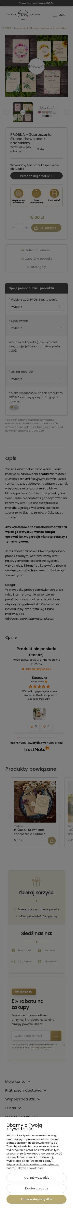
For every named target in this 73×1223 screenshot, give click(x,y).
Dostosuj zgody (36, 1188)
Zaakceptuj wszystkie (36, 1199)
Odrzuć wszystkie (36, 1178)
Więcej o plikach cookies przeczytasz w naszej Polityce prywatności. (32, 1166)
